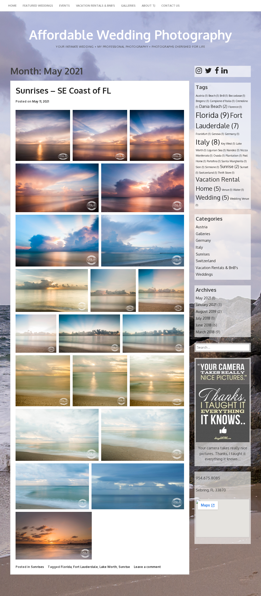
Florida (66, 567)
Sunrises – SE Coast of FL (63, 90)
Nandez (233, 150)
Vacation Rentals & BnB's (217, 267)
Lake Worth (108, 567)
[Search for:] (223, 347)
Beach (213, 95)
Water (238, 190)
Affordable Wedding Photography (130, 35)
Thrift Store (226, 172)
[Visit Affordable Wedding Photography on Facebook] (217, 71)
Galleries (128, 5)
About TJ (148, 5)
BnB (224, 95)
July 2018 (203, 318)
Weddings (204, 274)
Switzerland (208, 172)
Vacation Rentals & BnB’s (95, 5)
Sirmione (212, 167)
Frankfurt (203, 134)
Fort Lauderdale (85, 567)
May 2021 (203, 298)
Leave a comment (147, 567)
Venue (227, 190)
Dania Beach (213, 106)
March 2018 (205, 331)
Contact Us (170, 5)
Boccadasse (237, 95)
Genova (218, 134)
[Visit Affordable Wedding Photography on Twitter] (208, 71)
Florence (235, 107)
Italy (208, 141)
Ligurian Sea (216, 150)
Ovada (219, 155)
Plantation (234, 155)
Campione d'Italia (222, 101)
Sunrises (37, 567)
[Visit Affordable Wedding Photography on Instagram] (199, 71)
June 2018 (204, 325)
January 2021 (206, 304)
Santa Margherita (233, 161)
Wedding (212, 197)
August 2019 (206, 311)
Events (64, 5)
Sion (200, 167)
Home (12, 5)
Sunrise (124, 567)
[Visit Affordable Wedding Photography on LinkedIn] (224, 71)
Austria (201, 95)
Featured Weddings (38, 5)
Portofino (213, 161)
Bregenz (202, 101)
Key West (228, 143)
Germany (232, 134)
